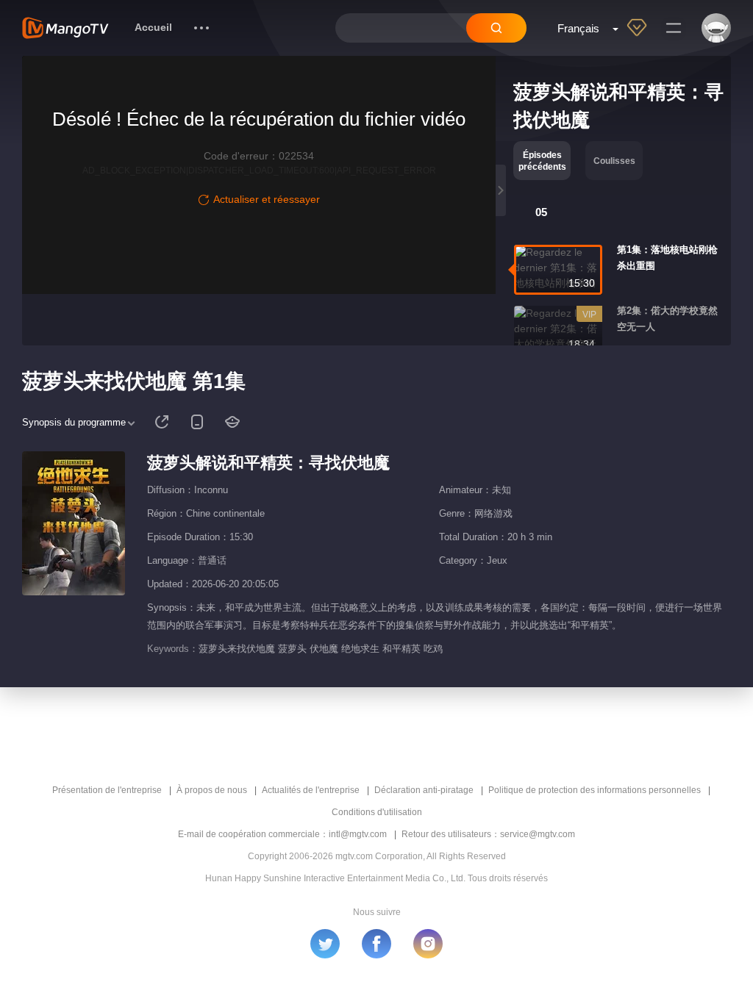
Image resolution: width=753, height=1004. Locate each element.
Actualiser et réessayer (266, 199)
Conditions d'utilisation (377, 812)
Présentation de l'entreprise (107, 790)
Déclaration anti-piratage (424, 790)
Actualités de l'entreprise (311, 790)
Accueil (153, 27)
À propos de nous (211, 790)
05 (541, 212)
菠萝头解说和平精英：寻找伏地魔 (268, 462)
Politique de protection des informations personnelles (594, 790)
